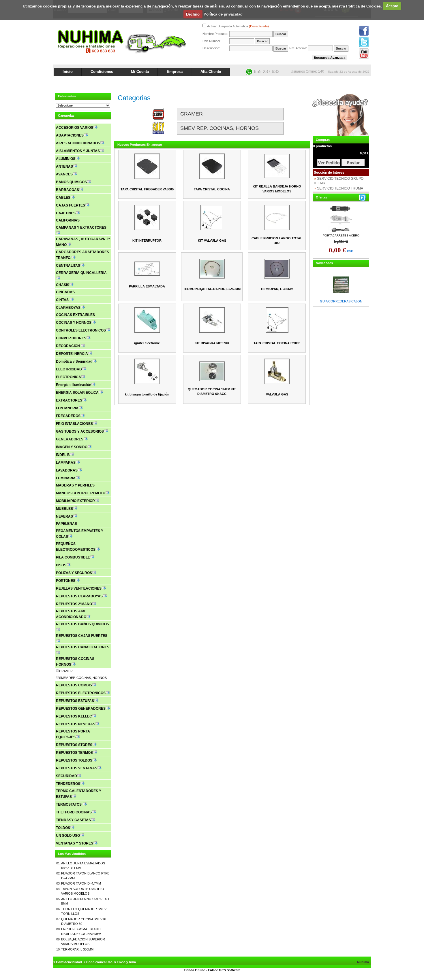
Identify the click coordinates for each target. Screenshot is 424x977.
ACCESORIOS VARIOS (74, 128)
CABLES (63, 198)
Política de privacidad (223, 14)
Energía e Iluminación (73, 385)
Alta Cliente (210, 71)
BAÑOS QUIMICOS (71, 182)
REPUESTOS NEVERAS (75, 724)
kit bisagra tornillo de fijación (147, 394)
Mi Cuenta (140, 71)
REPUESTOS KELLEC (74, 716)
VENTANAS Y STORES (74, 843)
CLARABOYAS (68, 308)
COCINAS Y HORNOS (73, 323)
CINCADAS (65, 292)
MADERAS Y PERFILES (75, 485)
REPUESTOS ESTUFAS (75, 701)
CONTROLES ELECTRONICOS (81, 330)
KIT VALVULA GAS (212, 240)
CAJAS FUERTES (70, 205)
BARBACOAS (67, 190)
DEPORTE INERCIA (72, 354)
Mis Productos (313, 81)
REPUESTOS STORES (74, 745)
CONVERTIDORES (71, 338)
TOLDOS (63, 828)
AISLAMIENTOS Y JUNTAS (78, 151)
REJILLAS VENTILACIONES (79, 588)
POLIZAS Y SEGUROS (74, 573)
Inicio (68, 71)
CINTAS (63, 300)
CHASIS (62, 285)
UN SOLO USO (68, 836)
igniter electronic (147, 343)
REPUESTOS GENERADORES (81, 709)
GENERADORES (69, 439)
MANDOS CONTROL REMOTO (80, 493)
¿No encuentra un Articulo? (349, 81)
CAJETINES (66, 213)
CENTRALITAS (68, 266)
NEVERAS (64, 516)
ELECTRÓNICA (68, 377)
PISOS (61, 565)
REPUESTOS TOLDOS (74, 760)
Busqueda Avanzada (329, 57)
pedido (353, 162)
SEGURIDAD (66, 776)
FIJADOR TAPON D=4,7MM (81, 883)
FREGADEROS (68, 416)
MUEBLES (64, 509)
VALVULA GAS (277, 394)
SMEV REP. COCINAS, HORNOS (83, 677)
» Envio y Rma (125, 962)
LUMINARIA (66, 478)
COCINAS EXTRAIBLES (75, 315)
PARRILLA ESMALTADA (147, 286)
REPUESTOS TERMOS (74, 753)
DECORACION (68, 346)
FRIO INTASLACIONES (74, 424)
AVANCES (64, 174)
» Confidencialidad (67, 962)
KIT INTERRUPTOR (147, 240)
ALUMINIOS (65, 159)
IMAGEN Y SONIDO (71, 447)
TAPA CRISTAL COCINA (212, 189)
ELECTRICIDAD (69, 369)
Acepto (392, 6)
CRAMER (66, 671)
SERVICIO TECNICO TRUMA (340, 188)
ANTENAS (64, 166)
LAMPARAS (66, 463)
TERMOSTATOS (69, 804)
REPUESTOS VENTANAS (76, 768)
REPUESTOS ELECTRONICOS (81, 693)
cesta (328, 162)
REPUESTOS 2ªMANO (74, 604)
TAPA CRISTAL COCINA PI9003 (277, 343)
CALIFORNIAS (68, 220)
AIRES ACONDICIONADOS (78, 143)
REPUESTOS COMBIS (74, 685)
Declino (193, 14)
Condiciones (102, 71)
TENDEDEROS (68, 784)
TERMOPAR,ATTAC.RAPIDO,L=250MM (212, 289)
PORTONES (65, 581)
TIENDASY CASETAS (73, 820)
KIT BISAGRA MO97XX (212, 343)
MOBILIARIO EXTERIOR (75, 501)
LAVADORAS (67, 470)
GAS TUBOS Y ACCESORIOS (80, 431)
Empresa (175, 71)
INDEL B (63, 455)
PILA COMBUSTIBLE (73, 557)
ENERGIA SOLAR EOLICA (77, 393)
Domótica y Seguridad (74, 361)
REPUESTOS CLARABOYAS (79, 596)
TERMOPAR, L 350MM (77, 949)
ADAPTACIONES (70, 135)
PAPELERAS (66, 524)
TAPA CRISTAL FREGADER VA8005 (147, 189)
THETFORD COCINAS (74, 812)
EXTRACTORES (69, 400)
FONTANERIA (67, 408)
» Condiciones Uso (98, 962)
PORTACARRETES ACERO (341, 235)
